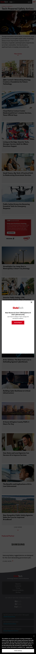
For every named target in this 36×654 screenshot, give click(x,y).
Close (31, 302)
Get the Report (18, 322)
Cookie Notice (29, 647)
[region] (18, 644)
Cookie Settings (18, 650)
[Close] (34, 636)
